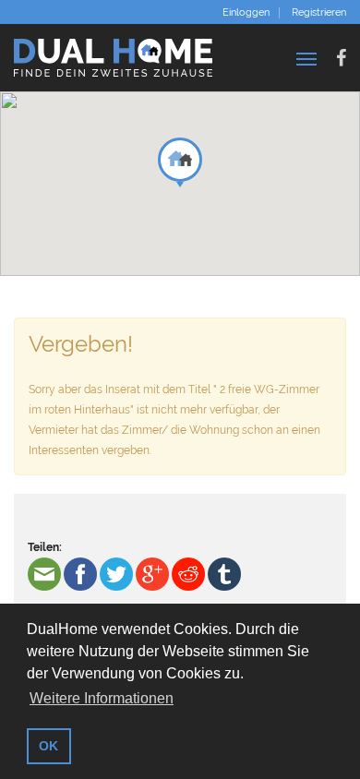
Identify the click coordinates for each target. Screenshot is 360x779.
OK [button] (48, 745)
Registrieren (319, 12)
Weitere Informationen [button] (102, 698)
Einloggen (246, 12)
